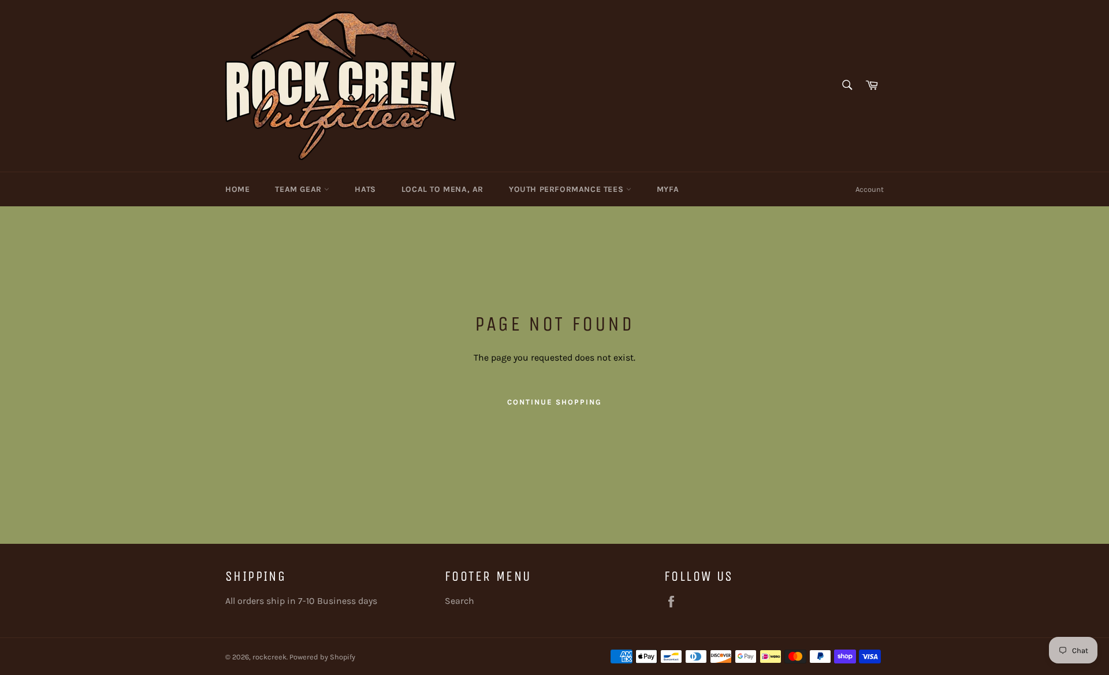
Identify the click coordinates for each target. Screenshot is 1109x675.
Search (459, 600)
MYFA (668, 189)
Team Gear (299, 189)
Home (237, 189)
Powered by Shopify (322, 656)
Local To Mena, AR (442, 189)
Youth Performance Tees (567, 189)
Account (869, 189)
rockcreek (269, 656)
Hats (365, 189)
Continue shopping (554, 402)
